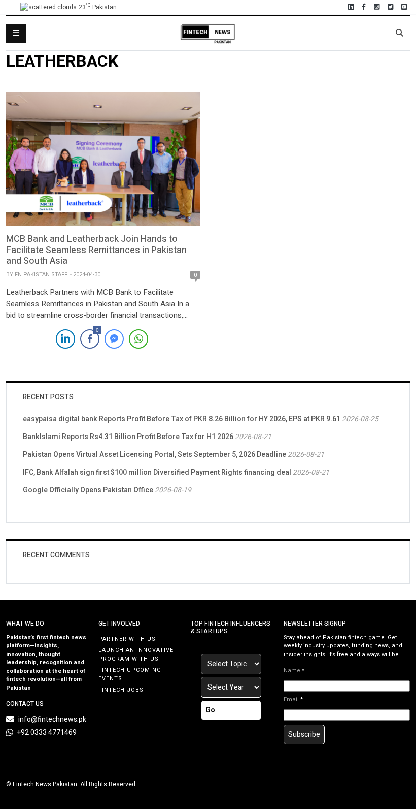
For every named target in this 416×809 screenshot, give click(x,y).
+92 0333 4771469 (47, 732)
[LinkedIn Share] (65, 339)
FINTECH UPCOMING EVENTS (129, 674)
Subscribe (304, 734)
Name (294, 671)
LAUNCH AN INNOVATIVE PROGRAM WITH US (136, 654)
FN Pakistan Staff (41, 274)
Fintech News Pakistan (45, 784)
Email (293, 700)
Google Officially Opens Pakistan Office (88, 490)
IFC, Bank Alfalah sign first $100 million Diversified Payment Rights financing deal (157, 472)
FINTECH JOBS (121, 690)
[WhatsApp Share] (138, 339)
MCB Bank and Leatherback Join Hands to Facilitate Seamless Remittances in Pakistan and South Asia (96, 250)
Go (210, 710)
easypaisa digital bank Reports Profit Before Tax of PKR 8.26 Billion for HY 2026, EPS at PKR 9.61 (181, 419)
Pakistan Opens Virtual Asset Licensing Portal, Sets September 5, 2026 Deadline (154, 454)
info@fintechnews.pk (52, 719)
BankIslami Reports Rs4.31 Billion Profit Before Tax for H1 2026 (128, 436)
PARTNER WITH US (127, 639)
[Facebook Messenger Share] (114, 339)
